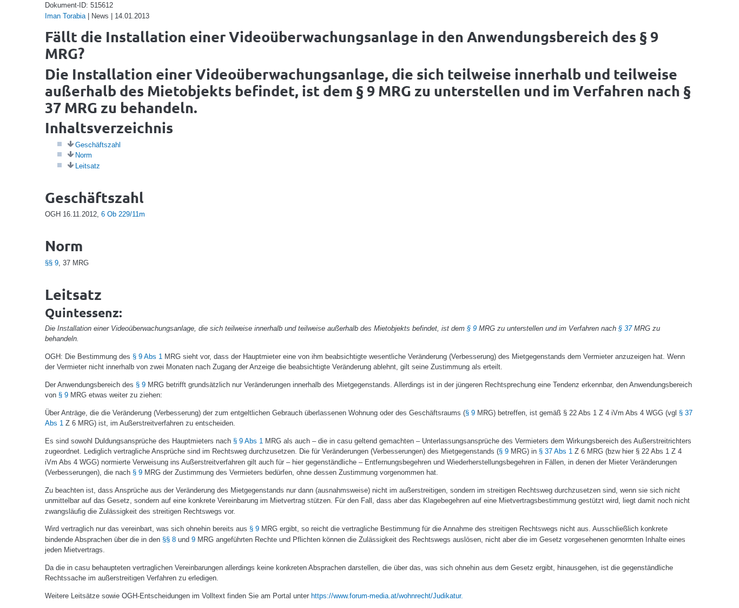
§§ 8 (169, 539)
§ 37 (625, 328)
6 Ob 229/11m (123, 214)
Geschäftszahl (98, 145)
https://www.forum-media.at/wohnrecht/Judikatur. (387, 596)
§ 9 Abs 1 (147, 356)
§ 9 (472, 328)
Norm (83, 155)
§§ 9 (51, 263)
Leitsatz (87, 166)
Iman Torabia (65, 16)
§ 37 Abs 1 (555, 451)
